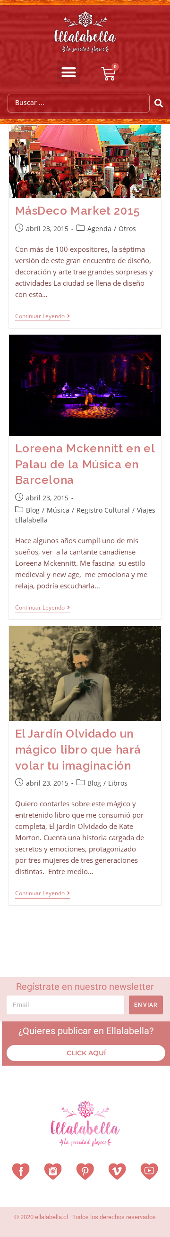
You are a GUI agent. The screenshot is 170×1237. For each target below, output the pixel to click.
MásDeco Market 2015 (77, 210)
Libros (118, 783)
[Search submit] (158, 103)
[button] (69, 72)
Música (58, 510)
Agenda (99, 228)
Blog (33, 510)
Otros (127, 228)
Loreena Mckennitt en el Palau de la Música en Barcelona (85, 464)
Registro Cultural (103, 510)
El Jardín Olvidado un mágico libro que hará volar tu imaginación (78, 749)
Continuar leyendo (42, 316)
